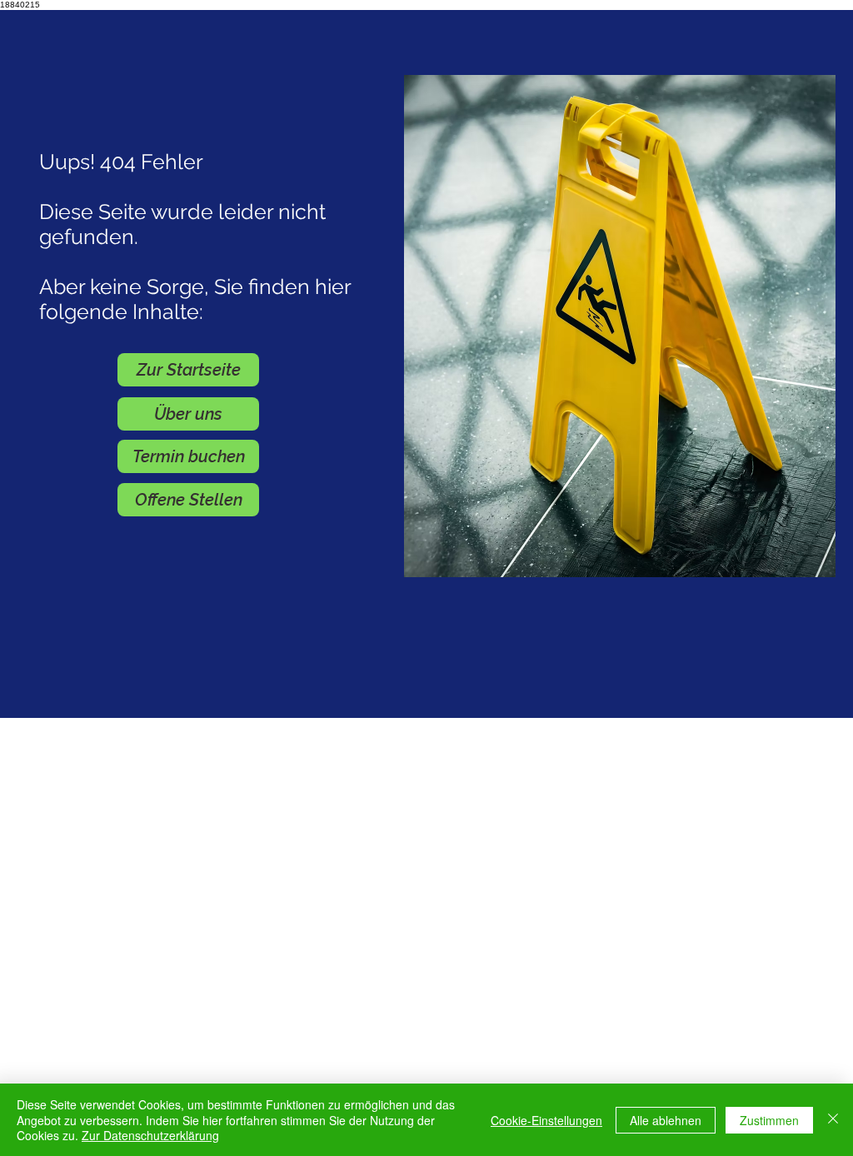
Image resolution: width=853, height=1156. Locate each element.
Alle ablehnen (665, 1120)
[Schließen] (833, 1120)
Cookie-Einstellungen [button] (546, 1120)
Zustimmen (769, 1120)
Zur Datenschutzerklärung (150, 1135)
